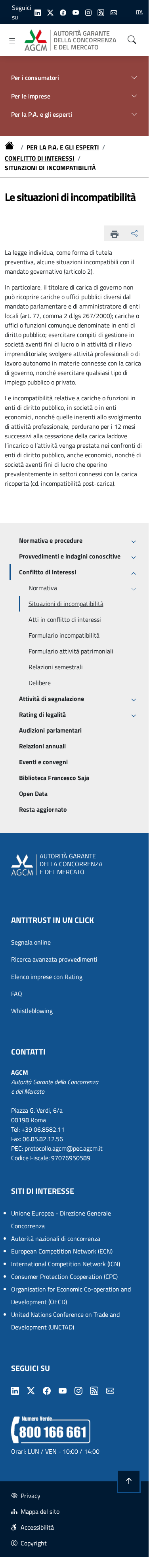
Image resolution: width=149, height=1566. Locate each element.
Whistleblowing (32, 1010)
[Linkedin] (37, 12)
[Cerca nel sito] (132, 40)
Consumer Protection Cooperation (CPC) (64, 1276)
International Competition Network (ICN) (65, 1264)
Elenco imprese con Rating (46, 976)
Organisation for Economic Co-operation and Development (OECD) (71, 1295)
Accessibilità (37, 1527)
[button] (129, 1481)
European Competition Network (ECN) (62, 1251)
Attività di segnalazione (51, 698)
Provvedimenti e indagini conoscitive (69, 556)
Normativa (43, 588)
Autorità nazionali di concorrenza (55, 1238)
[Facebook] (63, 12)
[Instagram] (88, 12)
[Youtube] (76, 12)
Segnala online (31, 942)
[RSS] (101, 12)
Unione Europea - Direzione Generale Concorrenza (61, 1219)
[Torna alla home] (11, 147)
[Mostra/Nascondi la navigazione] (12, 40)
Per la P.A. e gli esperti (63, 147)
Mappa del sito (40, 1511)
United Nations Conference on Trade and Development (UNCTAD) (65, 1321)
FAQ (16, 993)
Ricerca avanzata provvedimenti (54, 959)
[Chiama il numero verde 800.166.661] (50, 1429)
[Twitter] (50, 12)
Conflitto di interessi (39, 158)
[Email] (114, 12)
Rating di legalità (42, 714)
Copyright (34, 1543)
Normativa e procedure (50, 540)
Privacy (30, 1495)
